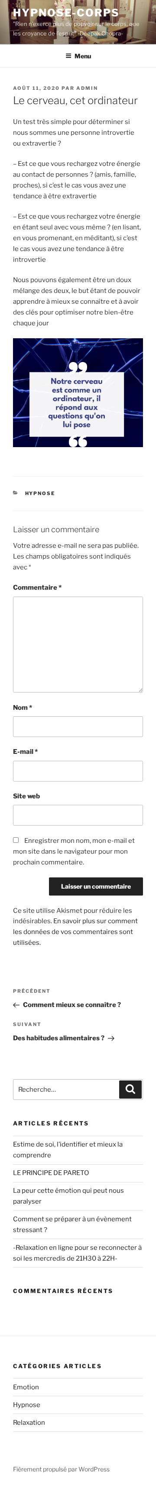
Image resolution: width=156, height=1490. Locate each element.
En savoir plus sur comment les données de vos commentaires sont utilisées (75, 932)
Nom (22, 708)
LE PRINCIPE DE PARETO (51, 1173)
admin (87, 88)
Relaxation (29, 1422)
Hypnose (40, 493)
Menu (83, 56)
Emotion (26, 1387)
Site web (26, 796)
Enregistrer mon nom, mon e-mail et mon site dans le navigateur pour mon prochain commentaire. (74, 851)
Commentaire (37, 587)
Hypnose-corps (66, 12)
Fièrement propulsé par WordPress (61, 1469)
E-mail (25, 752)
